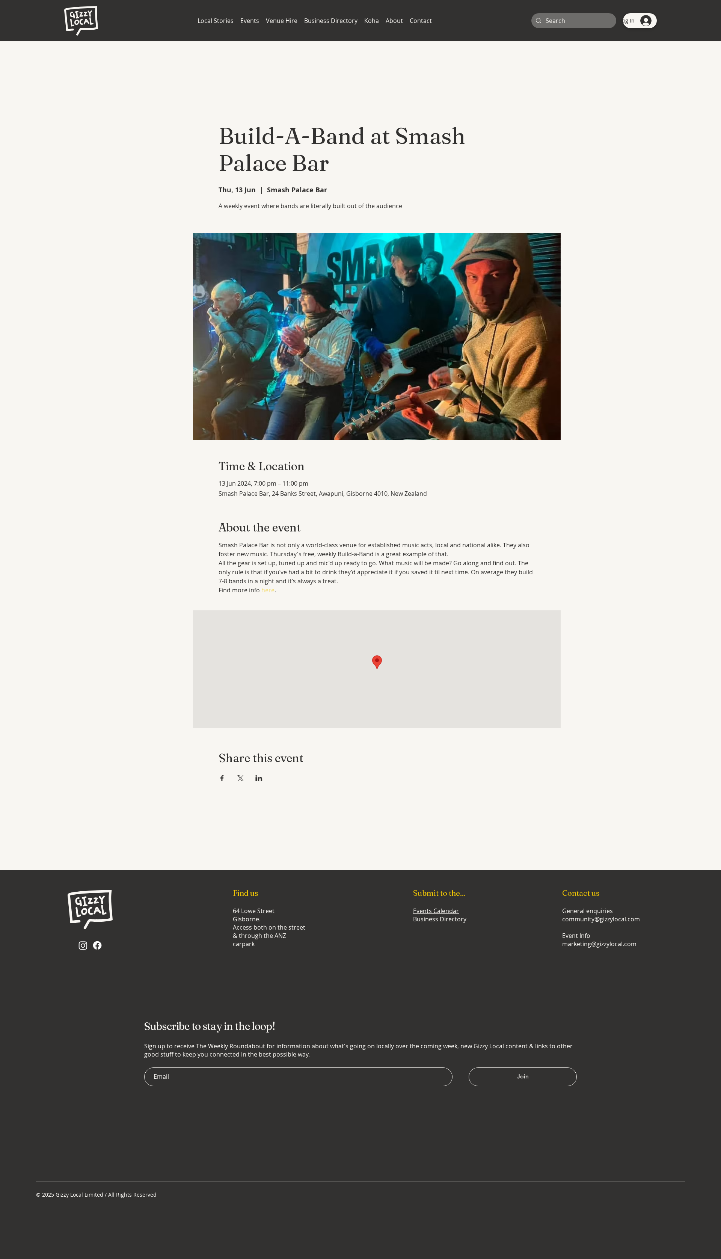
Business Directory (439, 919)
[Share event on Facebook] (222, 778)
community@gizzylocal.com (601, 919)
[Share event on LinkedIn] (258, 778)
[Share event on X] (240, 778)
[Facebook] (97, 945)
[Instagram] (83, 945)
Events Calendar (436, 911)
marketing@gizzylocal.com (599, 944)
